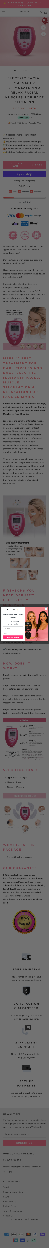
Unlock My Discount (13, 637)
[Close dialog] (46, 608)
